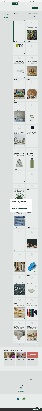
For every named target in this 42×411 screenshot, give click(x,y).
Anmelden (35, 409)
